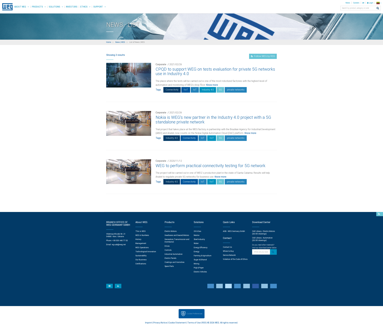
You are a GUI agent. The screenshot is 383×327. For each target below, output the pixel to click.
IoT (195, 89)
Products (37, 7)
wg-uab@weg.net (119, 245)
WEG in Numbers (142, 235)
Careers (356, 3)
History (138, 239)
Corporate (161, 64)
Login (370, 3)
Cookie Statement (177, 322)
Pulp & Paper (199, 268)
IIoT (186, 89)
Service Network (229, 255)
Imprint (148, 322)
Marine (196, 235)
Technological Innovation (145, 252)
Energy (196, 252)
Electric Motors (171, 231)
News (348, 3)
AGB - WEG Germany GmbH (234, 231)
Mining (196, 264)
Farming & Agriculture (202, 256)
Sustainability (140, 256)
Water (196, 243)
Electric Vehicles (200, 272)
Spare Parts (169, 266)
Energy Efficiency (200, 248)
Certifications (140, 264)
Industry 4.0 (208, 89)
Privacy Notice (160, 322)
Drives (167, 246)
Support (98, 7)
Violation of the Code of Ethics (235, 259)
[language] (379, 3)
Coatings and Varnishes (174, 262)
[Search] (378, 8)
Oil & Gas (197, 231)
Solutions (54, 7)
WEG (6, 6)
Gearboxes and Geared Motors (177, 235)
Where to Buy (228, 251)
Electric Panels (170, 258)
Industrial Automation (174, 254)
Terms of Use (194, 322)
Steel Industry (199, 239)
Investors (71, 7)
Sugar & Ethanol (200, 260)
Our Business (141, 260)
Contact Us (227, 247)
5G (220, 89)
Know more (212, 84)
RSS (204, 322)
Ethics (84, 7)
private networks (235, 89)
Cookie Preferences (194, 313)
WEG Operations (142, 248)
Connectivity (172, 89)
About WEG (20, 7)
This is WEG (140, 231)
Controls (168, 250)
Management (140, 243)
